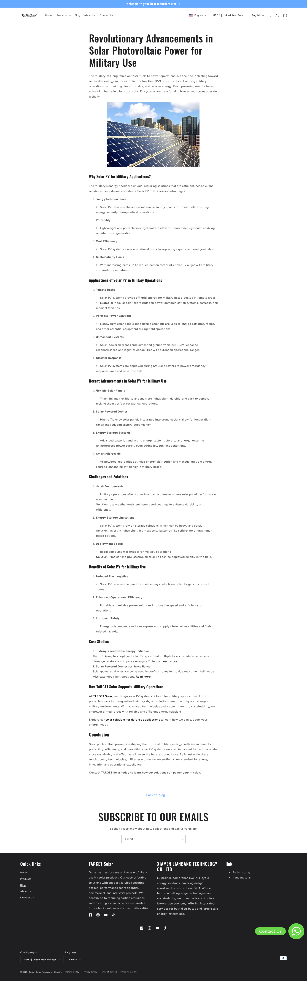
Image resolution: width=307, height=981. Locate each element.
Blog (23, 885)
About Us (26, 891)
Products (25, 878)
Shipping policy (128, 972)
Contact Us (27, 897)
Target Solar (35, 972)
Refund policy (72, 972)
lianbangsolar (242, 877)
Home (24, 872)
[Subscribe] (181, 839)
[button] (63, 15)
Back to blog (155, 795)
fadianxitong (241, 872)
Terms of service (109, 972)
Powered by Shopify (52, 972)
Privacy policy (90, 972)
